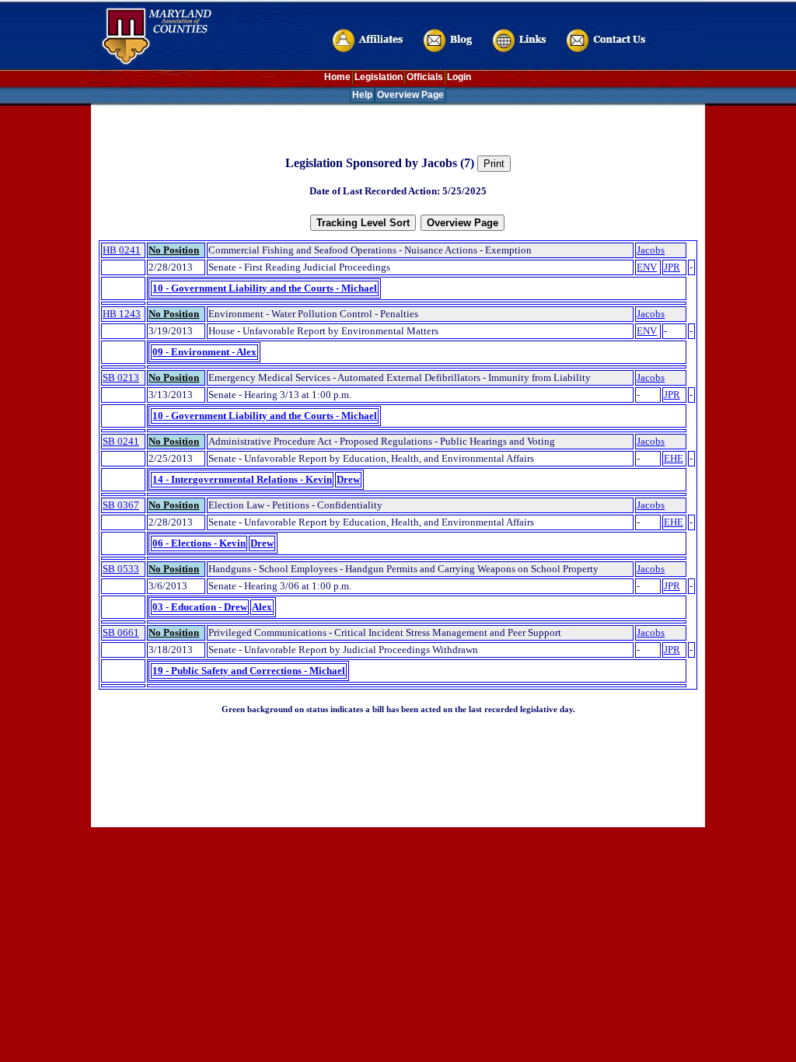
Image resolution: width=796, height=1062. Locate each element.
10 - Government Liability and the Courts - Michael (264, 288)
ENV (647, 267)
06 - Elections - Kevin (199, 543)
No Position (173, 250)
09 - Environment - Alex (204, 352)
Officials (425, 77)
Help (362, 94)
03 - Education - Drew (199, 607)
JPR (672, 267)
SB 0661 (121, 632)
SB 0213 (121, 377)
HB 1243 (122, 314)
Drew (348, 479)
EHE (673, 458)
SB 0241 (121, 441)
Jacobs (651, 250)
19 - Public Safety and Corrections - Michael (248, 670)
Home (337, 77)
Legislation (378, 77)
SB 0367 (121, 505)
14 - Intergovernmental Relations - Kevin (242, 479)
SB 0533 (121, 569)
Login (459, 77)
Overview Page (410, 94)
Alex (262, 607)
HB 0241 (122, 250)
